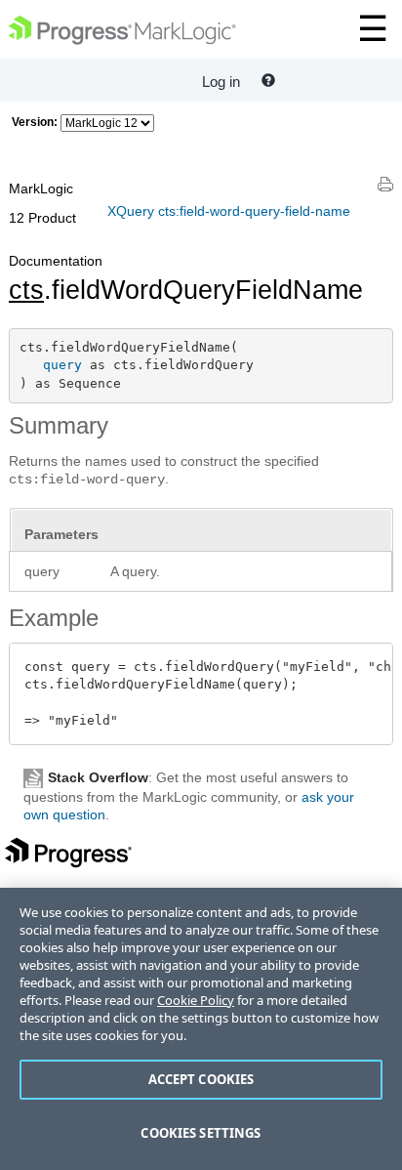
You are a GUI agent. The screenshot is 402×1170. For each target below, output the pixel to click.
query (62, 364)
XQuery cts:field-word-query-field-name (228, 211)
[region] (201, 1029)
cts (26, 290)
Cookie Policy (195, 1000)
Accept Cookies (201, 1079)
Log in (221, 81)
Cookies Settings (201, 1133)
